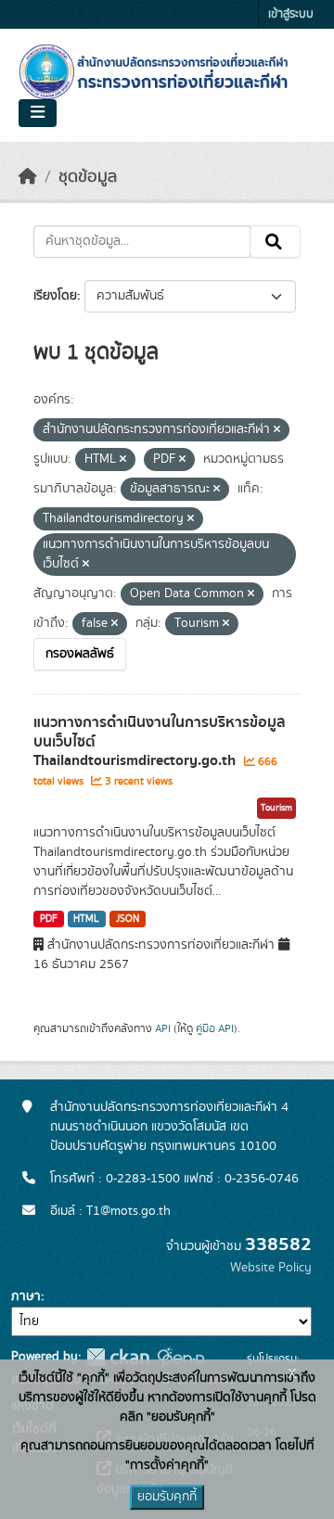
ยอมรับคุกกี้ (167, 1496)
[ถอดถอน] (277, 430)
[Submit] (275, 242)
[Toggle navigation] (38, 113)
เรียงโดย (55, 296)
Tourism (276, 807)
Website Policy (271, 1267)
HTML (86, 919)
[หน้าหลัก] (28, 177)
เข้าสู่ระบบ (291, 14)
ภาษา (26, 1296)
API (163, 1028)
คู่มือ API (215, 1028)
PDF (49, 919)
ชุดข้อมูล (87, 177)
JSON (127, 919)
